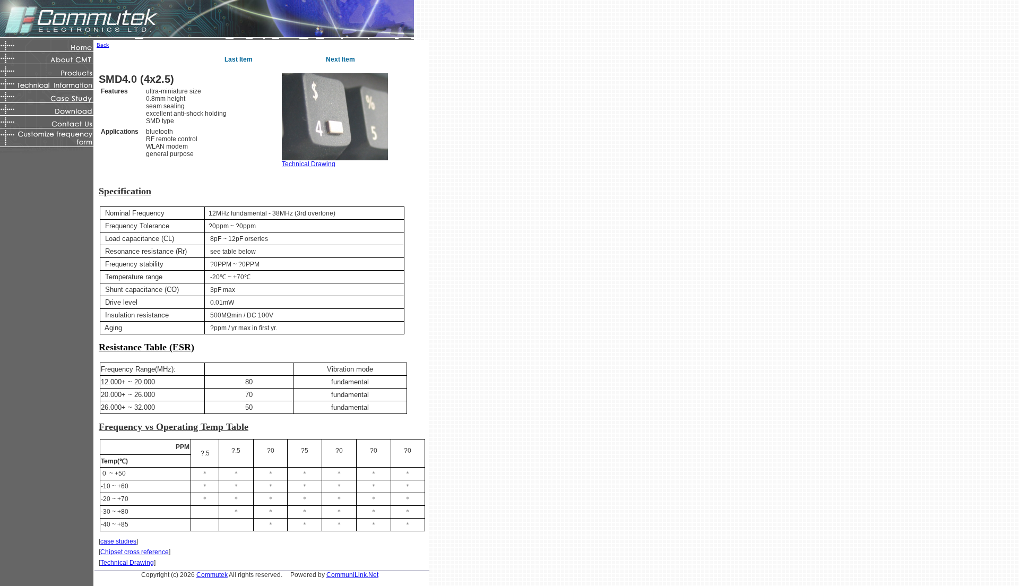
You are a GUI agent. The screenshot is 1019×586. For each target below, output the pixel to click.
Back (103, 45)
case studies (118, 541)
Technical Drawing (308, 164)
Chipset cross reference (134, 552)
